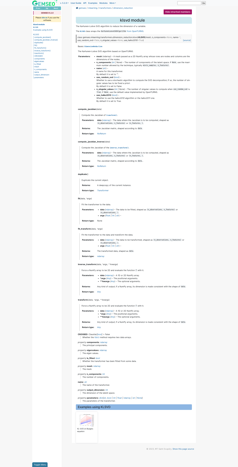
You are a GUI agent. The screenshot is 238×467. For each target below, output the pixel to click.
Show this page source (183, 449)
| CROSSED (38, 56)
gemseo (82, 8)
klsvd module (39, 24)
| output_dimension (41, 75)
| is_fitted (37, 64)
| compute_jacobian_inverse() (45, 40)
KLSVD (36, 34)
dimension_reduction (123, 8)
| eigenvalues (38, 61)
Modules (103, 3)
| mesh (36, 67)
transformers (105, 8)
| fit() (35, 45)
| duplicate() (38, 42)
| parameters (38, 77)
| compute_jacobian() (42, 37)
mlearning (92, 8)
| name (36, 72)
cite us (44, 18)
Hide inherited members (177, 12)
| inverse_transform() (42, 51)
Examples (92, 3)
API (84, 3)
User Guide (76, 3)
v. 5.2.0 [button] (63, 3)
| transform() (38, 53)
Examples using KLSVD (43, 30)
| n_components (40, 69)
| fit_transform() (39, 48)
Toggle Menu (40, 464)
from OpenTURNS (135, 31)
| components (39, 59)
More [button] (112, 3)
